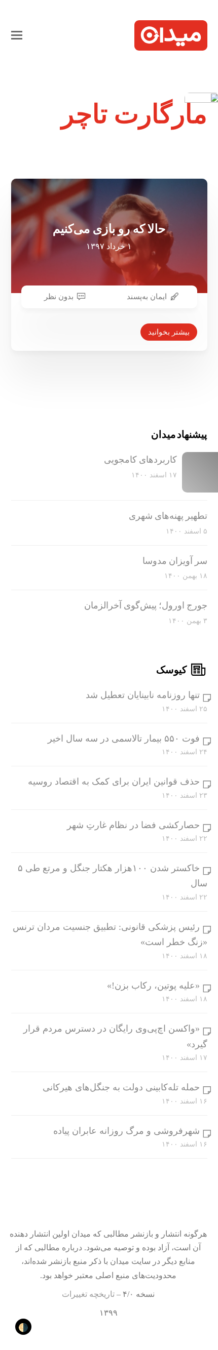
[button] (16, 35)
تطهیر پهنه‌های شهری (168, 516)
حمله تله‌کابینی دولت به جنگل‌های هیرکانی (121, 1087)
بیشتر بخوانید (169, 332)
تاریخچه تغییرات (88, 1294)
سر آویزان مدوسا (174, 561)
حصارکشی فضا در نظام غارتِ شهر (133, 825)
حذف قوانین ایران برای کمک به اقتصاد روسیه (114, 781)
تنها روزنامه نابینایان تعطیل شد (143, 695)
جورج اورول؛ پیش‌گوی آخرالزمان (145, 605)
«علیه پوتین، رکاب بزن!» (153, 985)
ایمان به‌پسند (147, 297)
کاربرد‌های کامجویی (140, 460)
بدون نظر (59, 297)
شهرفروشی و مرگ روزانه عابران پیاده (126, 1131)
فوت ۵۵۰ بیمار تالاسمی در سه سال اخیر (124, 738)
